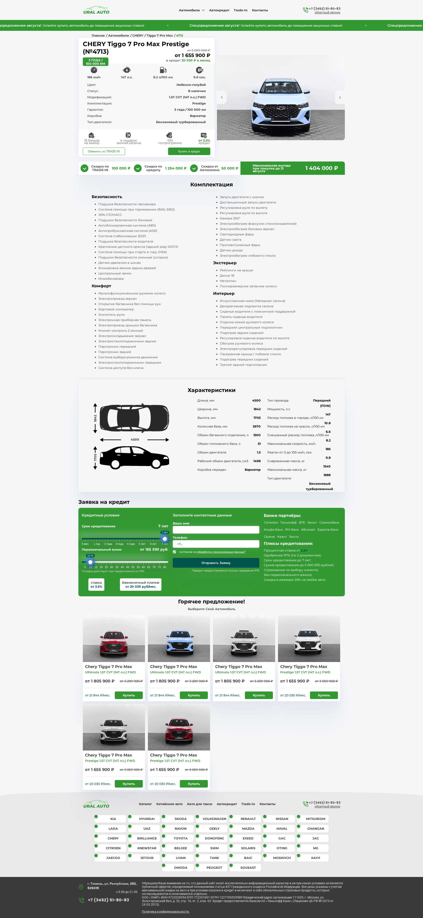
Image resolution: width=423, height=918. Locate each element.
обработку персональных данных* (212, 501)
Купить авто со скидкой (211, 491)
